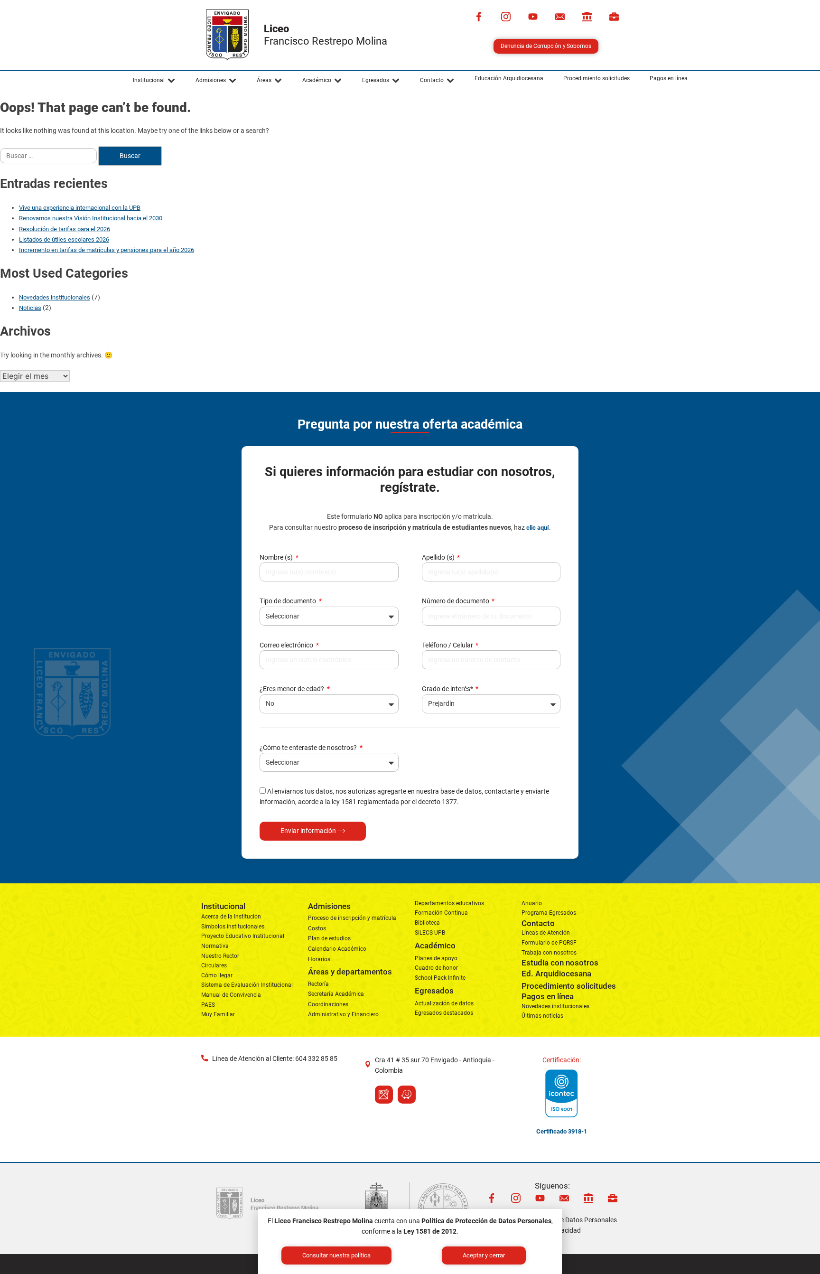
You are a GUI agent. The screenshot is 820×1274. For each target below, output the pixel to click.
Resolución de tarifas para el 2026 (64, 229)
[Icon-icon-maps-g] (384, 1095)
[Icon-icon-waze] (407, 1095)
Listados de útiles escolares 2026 (64, 239)
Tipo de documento (288, 601)
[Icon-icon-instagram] (506, 16)
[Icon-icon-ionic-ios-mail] (560, 16)
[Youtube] (533, 16)
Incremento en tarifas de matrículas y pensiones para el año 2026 (106, 249)
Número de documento (456, 601)
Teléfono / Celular (448, 645)
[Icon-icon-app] (587, 16)
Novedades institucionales (54, 297)
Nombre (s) (277, 557)
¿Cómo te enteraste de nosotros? (309, 747)
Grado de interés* (448, 689)
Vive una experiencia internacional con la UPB (79, 207)
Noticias (30, 307)
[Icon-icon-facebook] (479, 16)
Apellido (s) (439, 557)
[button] (154, 81)
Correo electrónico (287, 645)
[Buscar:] (49, 155)
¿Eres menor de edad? (293, 689)
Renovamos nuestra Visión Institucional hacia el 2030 (90, 218)
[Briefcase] (614, 16)
